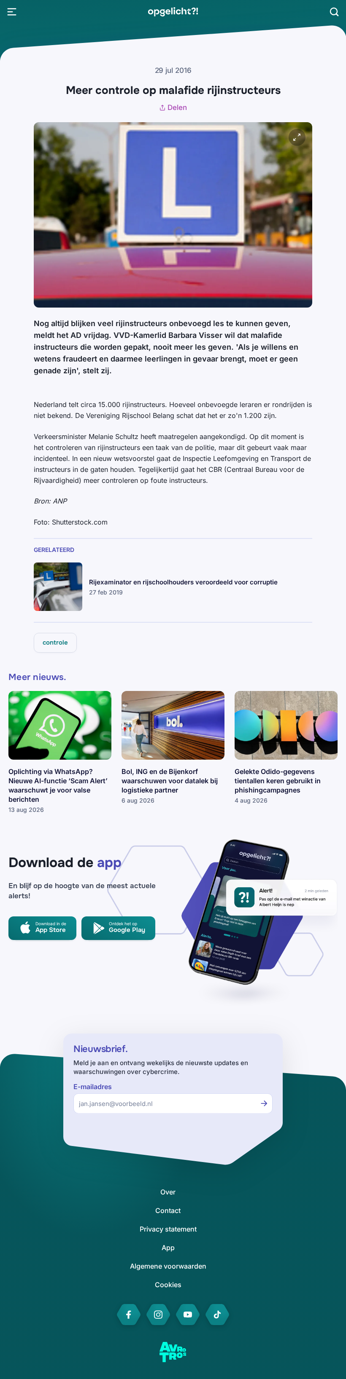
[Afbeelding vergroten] (297, 137)
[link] (173, 12)
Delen (177, 107)
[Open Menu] (12, 12)
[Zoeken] (334, 12)
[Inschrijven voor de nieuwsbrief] (264, 1103)
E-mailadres (92, 1087)
